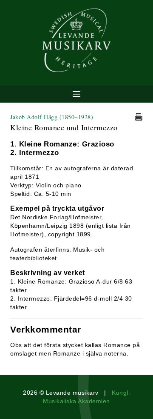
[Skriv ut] (138, 117)
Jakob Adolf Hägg (51, 117)
